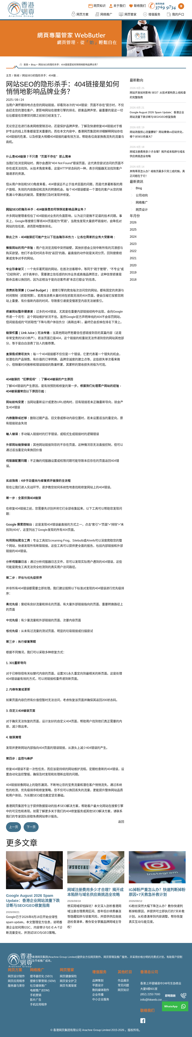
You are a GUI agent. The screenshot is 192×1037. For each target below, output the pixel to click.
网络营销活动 (42, 126)
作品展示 (123, 980)
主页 (8, 75)
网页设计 (142, 209)
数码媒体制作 (100, 989)
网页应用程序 (16, 980)
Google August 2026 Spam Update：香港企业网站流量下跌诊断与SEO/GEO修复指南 (157, 115)
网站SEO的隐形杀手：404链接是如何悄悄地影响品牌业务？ (68, 65)
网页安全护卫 (68, 980)
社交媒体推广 (38, 985)
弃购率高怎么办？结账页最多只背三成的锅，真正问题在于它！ (157, 173)
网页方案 (15, 970)
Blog (33, 65)
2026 (133, 222)
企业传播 (98, 994)
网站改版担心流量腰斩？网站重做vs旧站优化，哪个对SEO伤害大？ (157, 134)
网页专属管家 (68, 985)
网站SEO (12, 209)
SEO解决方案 (69, 806)
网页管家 (67, 970)
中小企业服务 (100, 999)
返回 (121, 821)
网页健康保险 (68, 976)
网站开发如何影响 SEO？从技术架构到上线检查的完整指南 (158, 95)
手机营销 (35, 995)
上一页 (13, 827)
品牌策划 (98, 980)
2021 (133, 258)
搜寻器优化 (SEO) (41, 976)
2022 (133, 251)
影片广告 (35, 999)
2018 (133, 279)
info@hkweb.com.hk (153, 999)
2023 (133, 243)
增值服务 (99, 972)
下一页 (31, 827)
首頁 (26, 65)
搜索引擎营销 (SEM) (43, 980)
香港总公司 (149, 972)
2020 (133, 265)
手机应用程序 (38, 1004)
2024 (133, 236)
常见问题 (123, 985)
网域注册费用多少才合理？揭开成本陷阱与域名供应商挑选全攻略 (157, 154)
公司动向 (142, 195)
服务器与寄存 (16, 985)
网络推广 (142, 202)
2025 (133, 229)
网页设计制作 (16, 976)
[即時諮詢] (183, 996)
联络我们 (147, 1011)
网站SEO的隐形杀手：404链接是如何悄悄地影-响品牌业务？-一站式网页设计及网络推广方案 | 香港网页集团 (41, 75)
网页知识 (123, 989)
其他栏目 (125, 972)
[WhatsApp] (183, 1006)
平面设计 (98, 985)
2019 (133, 272)
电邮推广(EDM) (40, 990)
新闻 (16, 75)
